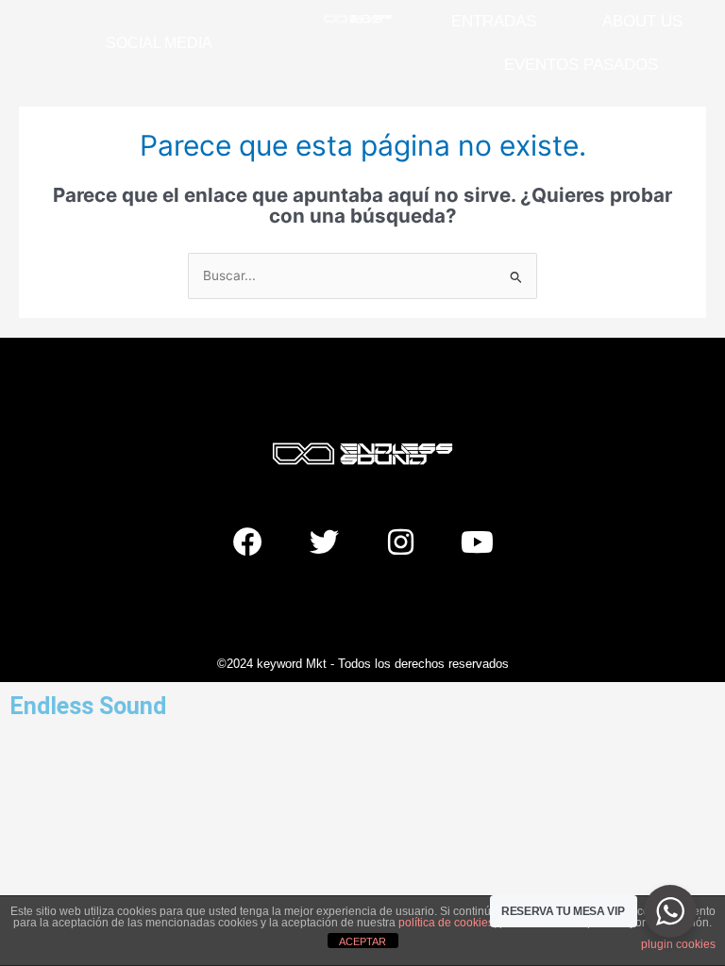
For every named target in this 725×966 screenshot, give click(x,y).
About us (642, 21)
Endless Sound (87, 706)
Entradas (493, 21)
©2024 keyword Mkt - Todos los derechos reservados (363, 664)
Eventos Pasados (581, 65)
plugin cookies (678, 944)
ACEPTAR (362, 941)
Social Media (159, 43)
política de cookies (446, 922)
